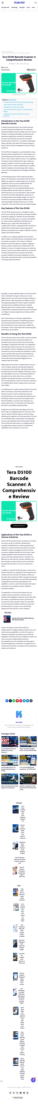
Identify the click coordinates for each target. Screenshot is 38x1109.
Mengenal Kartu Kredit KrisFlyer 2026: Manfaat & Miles (22, 848)
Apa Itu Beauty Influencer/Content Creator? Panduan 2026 (19, 860)
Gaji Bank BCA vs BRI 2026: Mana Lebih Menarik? (22, 894)
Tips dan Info (5, 7)
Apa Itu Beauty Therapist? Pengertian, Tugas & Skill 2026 (21, 872)
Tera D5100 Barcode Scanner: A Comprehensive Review (19, 58)
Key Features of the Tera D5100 (13, 104)
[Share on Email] (17, 700)
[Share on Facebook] (6, 700)
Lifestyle (22, 7)
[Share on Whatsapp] (13, 700)
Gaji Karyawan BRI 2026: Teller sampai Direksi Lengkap (22, 930)
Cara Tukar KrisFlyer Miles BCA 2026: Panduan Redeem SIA (22, 813)
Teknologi (14, 7)
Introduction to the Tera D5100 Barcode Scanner (18, 102)
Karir (33, 7)
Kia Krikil (19, 722)
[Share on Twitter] (10, 700)
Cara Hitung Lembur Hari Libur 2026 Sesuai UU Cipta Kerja (22, 912)
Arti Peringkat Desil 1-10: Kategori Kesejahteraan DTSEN (8, 769)
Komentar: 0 (32, 70)
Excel (28, 7)
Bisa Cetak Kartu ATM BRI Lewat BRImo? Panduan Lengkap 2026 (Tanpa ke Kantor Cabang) (22, 1043)
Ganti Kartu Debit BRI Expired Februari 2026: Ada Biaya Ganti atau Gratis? (22, 1017)
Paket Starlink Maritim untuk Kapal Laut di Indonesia (9, 787)
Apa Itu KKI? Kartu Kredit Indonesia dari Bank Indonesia (23, 619)
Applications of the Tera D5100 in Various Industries (16, 115)
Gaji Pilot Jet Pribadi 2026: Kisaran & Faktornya (22, 958)
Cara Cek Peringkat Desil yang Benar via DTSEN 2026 (27, 768)
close (1, 1081)
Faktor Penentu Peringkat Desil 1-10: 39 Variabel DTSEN (28, 750)
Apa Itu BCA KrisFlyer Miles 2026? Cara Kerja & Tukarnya (22, 831)
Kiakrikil (19, 2)
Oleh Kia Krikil (5, 70)
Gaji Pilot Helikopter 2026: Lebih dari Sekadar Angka (22, 945)
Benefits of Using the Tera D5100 (14, 107)
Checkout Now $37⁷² (19, 526)
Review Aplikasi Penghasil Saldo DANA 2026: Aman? (22, 979)
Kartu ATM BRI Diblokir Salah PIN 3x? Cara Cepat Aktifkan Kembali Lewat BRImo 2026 (22, 1068)
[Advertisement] (19, 30)
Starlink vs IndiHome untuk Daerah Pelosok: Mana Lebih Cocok (28, 788)
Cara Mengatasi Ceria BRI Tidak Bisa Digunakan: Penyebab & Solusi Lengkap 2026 (21, 996)
